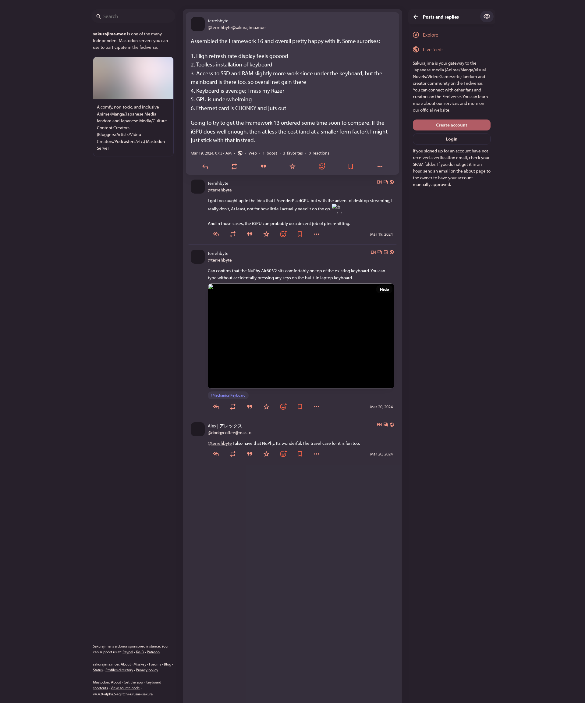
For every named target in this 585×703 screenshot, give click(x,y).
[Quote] (263, 166)
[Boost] (234, 166)
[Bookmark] (351, 166)
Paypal (127, 651)
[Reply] (205, 166)
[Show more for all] (487, 16)
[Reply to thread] (216, 234)
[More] (380, 166)
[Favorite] (292, 166)
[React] (321, 166)
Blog (167, 664)
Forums (155, 664)
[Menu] (316, 234)
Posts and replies (441, 17)
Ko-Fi (140, 651)
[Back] (414, 16)
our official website (431, 110)
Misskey (139, 664)
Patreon (153, 651)
